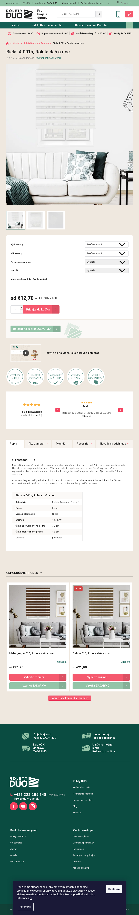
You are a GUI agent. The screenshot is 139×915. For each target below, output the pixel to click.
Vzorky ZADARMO (18, 836)
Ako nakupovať (69, 3)
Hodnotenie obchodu (83, 793)
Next (120, 410)
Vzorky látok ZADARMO (46, 3)
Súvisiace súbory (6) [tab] (114, 444)
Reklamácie (78, 849)
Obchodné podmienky (83, 842)
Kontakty (77, 812)
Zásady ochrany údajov (84, 855)
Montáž (26, 3)
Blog (75, 806)
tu (31, 898)
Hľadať (98, 14)
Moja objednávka (81, 868)
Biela (54, 508)
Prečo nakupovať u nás (92, 3)
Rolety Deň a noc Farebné (65, 502)
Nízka (55, 514)
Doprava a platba (81, 836)
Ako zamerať (12, 3)
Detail (38, 677)
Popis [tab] (13, 443)
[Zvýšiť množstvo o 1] (21, 307)
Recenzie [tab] (82, 443)
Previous (57, 410)
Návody (13, 855)
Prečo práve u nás (81, 787)
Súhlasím (114, 889)
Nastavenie (25, 907)
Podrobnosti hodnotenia (48, 58)
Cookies (77, 861)
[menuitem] (16, 25)
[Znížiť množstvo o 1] (21, 311)
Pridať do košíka (41, 309)
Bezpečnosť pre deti (82, 800)
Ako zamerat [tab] (36, 443)
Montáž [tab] (60, 443)
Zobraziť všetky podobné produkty (69, 698)
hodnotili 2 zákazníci (31, 415)
